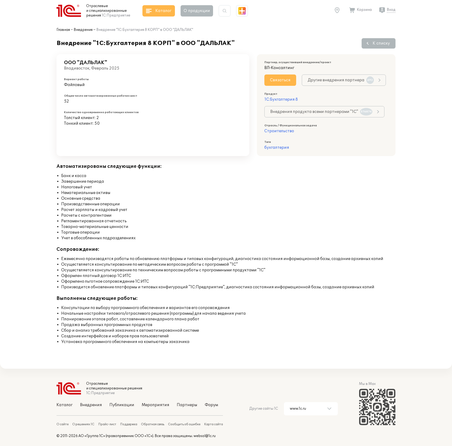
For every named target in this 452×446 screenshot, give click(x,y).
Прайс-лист (107, 424)
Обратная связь (152, 424)
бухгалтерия (276, 147)
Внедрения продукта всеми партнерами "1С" (321, 111)
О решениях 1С (83, 424)
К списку (381, 43)
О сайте (62, 424)
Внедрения (83, 30)
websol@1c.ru (205, 436)
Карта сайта (213, 424)
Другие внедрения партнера (340, 80)
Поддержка (128, 424)
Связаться (280, 80)
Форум (211, 405)
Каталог (64, 405)
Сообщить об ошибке (184, 424)
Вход (391, 10)
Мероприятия (155, 405)
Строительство (279, 131)
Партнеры (187, 405)
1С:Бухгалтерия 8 (281, 99)
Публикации (121, 405)
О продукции (197, 10)
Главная (63, 30)
